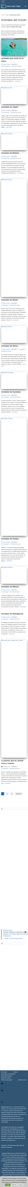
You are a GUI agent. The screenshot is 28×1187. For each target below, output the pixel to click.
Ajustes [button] (20, 1184)
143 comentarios (5, 112)
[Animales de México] (14, 575)
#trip (17, 934)
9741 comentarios (5, 66)
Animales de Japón (9, 107)
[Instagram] (2, 1102)
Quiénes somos (22, 1080)
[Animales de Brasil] (14, 238)
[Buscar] (25, 6)
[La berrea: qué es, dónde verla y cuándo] (14, 699)
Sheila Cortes (6, 766)
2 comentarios (4, 305)
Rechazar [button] (14, 1184)
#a (10, 934)
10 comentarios (5, 397)
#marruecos (7, 936)
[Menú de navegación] (3, 1)
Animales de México (10, 587)
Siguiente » (18, 793)
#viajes (13, 934)
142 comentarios (5, 158)
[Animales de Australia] (14, 380)
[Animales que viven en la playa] (14, 46)
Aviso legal (4, 1072)
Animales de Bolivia (10, 153)
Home (3, 15)
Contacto (15, 1072)
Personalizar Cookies (6, 1076)
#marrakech (24, 934)
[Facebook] (2, 1084)
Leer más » (18, 81)
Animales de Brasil (9, 300)
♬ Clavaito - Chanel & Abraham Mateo (13, 938)
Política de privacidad (6, 1080)
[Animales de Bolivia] (14, 141)
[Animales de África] (14, 334)
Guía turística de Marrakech (8, 1074)
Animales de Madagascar (12, 614)
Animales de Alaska (10, 539)
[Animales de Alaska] (14, 477)
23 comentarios (5, 544)
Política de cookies (6, 1078)
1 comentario (21, 349)
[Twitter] (2, 1091)
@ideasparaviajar (7, 930)
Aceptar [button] (8, 1184)
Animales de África (9, 346)
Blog (7, 15)
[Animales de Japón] (14, 95)
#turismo (6, 934)
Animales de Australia (11, 392)
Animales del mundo (17, 66)
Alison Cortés (6, 64)
